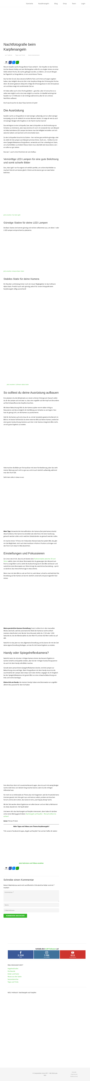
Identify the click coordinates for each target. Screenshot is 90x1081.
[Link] (6, 3)
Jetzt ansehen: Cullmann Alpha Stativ (18, 384)
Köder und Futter (13, 974)
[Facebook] (11, 1074)
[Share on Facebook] (10, 62)
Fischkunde (11, 971)
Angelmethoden (13, 969)
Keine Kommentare (34, 55)
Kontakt (74, 1072)
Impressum (74, 1074)
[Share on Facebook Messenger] (13, 62)
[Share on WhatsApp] (17, 62)
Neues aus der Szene (14, 977)
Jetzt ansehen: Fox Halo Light (12, 215)
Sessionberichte (13, 979)
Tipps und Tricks (20, 55)
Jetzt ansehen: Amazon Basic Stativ (14, 271)
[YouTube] (16, 1074)
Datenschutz (74, 1076)
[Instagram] (20, 1074)
